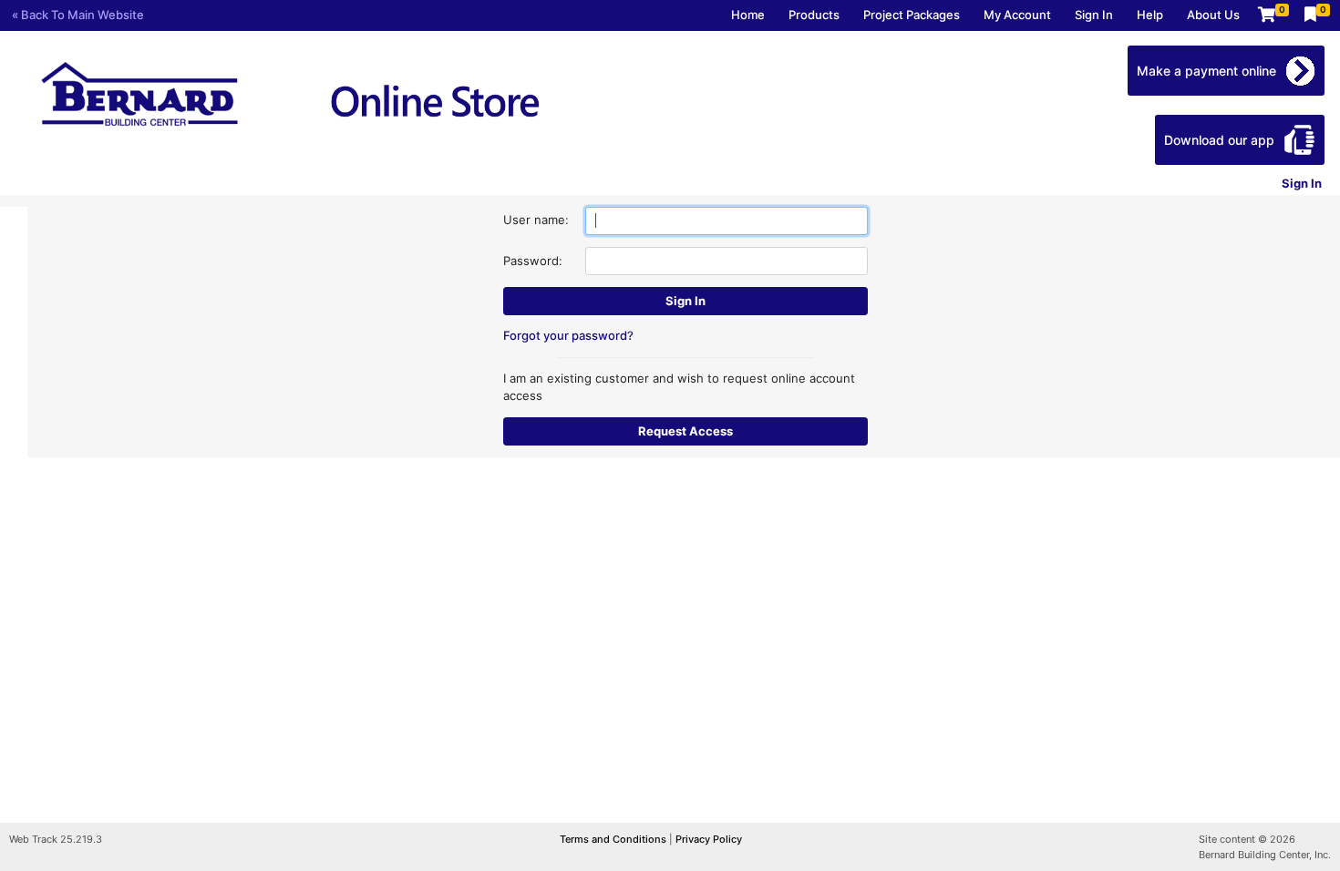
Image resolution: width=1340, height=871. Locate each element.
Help (1150, 14)
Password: (532, 260)
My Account (1017, 14)
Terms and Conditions (614, 839)
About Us (1213, 14)
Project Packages (911, 14)
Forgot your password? (568, 335)
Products (814, 14)
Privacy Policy (708, 839)
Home (748, 14)
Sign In (1094, 14)
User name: (536, 219)
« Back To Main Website (78, 14)
